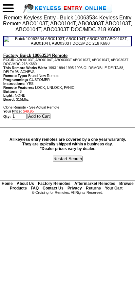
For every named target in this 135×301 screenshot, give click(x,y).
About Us (25, 183)
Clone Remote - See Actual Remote (31, 107)
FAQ (35, 188)
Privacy (75, 188)
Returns (93, 188)
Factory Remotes (54, 183)
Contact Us (53, 188)
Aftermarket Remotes (94, 183)
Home (7, 183)
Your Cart (114, 188)
